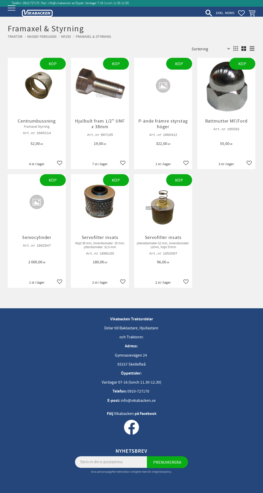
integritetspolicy (161, 472)
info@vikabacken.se (61, 3)
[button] (12, 12)
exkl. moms (225, 13)
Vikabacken (124, 413)
